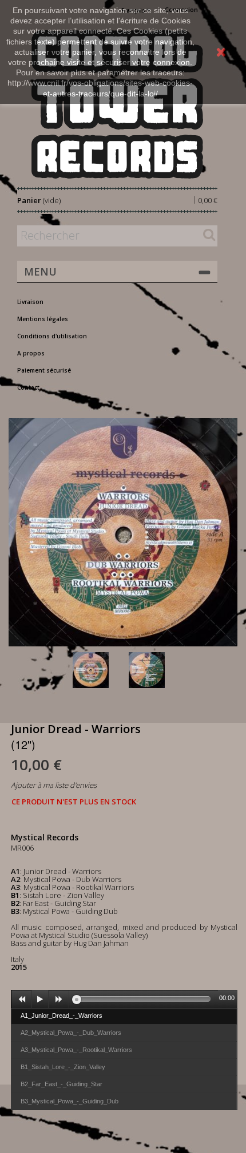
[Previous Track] (21, 999)
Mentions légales (42, 319)
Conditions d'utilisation (52, 336)
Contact (28, 387)
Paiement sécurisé (44, 370)
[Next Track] (59, 999)
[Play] (40, 999)
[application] (124, 999)
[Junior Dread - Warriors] (98, 670)
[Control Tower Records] (117, 104)
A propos (31, 353)
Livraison (30, 302)
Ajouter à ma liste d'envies (54, 785)
